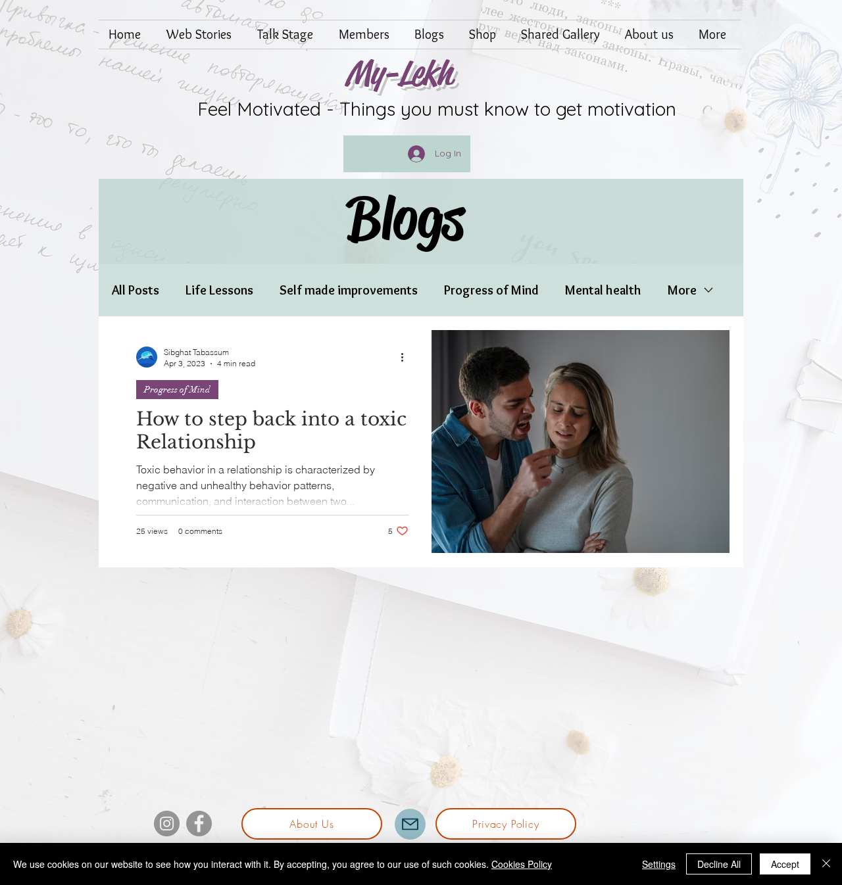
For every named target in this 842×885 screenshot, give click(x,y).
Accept (785, 864)
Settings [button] (659, 864)
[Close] (826, 863)
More (682, 290)
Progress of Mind (491, 290)
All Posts (135, 290)
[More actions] (406, 357)
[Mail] (410, 824)
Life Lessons (219, 290)
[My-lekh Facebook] (199, 823)
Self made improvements (349, 290)
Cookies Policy (521, 864)
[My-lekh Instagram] (167, 823)
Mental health (603, 290)
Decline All (719, 864)
